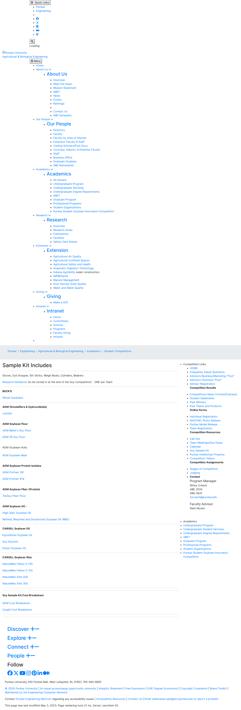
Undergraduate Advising (68, 187)
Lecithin (7, 413)
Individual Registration (203, 416)
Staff (56, 153)
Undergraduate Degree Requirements (76, 191)
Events (57, 99)
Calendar (195, 446)
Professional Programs (67, 203)
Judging (195, 472)
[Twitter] (37, 22)
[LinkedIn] (37, 26)
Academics (43, 169)
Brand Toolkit (218, 688)
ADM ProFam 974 (13, 478)
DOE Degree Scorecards (162, 688)
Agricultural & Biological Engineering (25, 56)
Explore (17, 638)
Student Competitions (117, 351)
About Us (42, 69)
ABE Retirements (63, 165)
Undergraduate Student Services (203, 529)
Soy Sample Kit (199, 450)
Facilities (58, 237)
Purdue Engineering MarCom (33, 699)
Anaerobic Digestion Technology (73, 268)
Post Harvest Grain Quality (69, 284)
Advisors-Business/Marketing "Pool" (212, 376)
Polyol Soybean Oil (14, 548)
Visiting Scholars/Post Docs (70, 145)
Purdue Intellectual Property (207, 454)
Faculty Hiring (61, 332)
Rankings (58, 103)
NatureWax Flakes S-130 (17, 563)
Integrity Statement (111, 688)
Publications (60, 233)
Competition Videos (202, 458)
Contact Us (60, 111)
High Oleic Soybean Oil (16, 512)
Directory (59, 130)
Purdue (40, 7)
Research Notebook (14, 382)
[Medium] (37, 30)
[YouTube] (22, 674)
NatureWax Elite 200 (15, 577)
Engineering (43, 10)
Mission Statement (64, 87)
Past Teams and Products (205, 406)
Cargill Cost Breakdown (17, 609)
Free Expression (135, 688)
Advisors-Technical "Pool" (206, 379)
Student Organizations (67, 207)
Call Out (195, 438)
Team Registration (201, 428)
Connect (18, 647)
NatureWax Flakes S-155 (17, 570)
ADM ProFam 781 (13, 472)
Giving (40, 291)
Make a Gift (60, 302)
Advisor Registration (202, 383)
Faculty (57, 134)
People (16, 655)
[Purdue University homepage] (14, 52)
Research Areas (62, 230)
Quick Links (41, 2)
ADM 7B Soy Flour (13, 437)
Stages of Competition (204, 468)
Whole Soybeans (12, 397)
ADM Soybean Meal (14, 455)
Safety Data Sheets (65, 241)
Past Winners (198, 402)
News (56, 95)
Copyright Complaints (194, 688)
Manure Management (66, 280)
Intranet (41, 306)
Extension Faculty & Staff (69, 141)
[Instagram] (28, 674)
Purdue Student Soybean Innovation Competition (83, 211)
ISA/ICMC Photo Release (205, 420)
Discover (18, 629)
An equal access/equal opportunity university (68, 688)
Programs (59, 328)
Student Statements (202, 398)
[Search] (32, 41)
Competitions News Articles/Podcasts (213, 394)
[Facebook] (37, 18)
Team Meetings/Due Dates (206, 442)
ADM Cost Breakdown (16, 603)
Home (39, 65)
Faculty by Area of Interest (69, 137)
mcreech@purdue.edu (203, 497)
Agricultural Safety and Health (72, 264)
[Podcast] (37, 34)
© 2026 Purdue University (21, 688)
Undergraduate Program (68, 183)
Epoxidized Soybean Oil (17, 535)
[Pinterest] (34, 674)
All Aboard (59, 180)
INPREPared (60, 276)
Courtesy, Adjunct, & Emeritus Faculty (76, 149)
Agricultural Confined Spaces (71, 260)
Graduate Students (65, 161)
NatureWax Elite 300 (15, 583)
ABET (56, 91)
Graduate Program (64, 199)
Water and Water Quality (68, 287)
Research (42, 215)
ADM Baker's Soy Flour (16, 430)
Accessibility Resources (110, 699)
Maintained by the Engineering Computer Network (36, 692)
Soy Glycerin (10, 541)
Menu (37, 61)
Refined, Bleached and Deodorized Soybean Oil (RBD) (35, 519)
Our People (43, 119)
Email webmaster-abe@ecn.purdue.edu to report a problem (181, 699)
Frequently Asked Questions (207, 372)
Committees (60, 321)
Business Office (62, 157)
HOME (194, 368)
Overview (59, 80)
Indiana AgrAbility (64, 272)
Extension (42, 245)
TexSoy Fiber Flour (14, 495)
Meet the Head (62, 84)
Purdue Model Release (203, 424)
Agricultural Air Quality (67, 256)
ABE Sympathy (62, 115)
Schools (58, 325)
